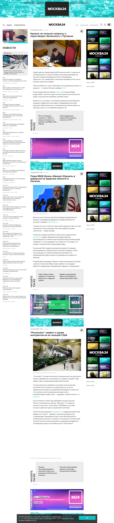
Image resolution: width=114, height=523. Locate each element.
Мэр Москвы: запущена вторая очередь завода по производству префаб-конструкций (14, 72)
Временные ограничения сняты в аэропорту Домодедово (12, 97)
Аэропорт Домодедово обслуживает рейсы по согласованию (14, 125)
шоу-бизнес (11, 182)
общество (5, 146)
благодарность (57, 412)
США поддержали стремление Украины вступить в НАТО (68, 118)
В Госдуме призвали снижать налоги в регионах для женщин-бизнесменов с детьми (14, 152)
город (10, 100)
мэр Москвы (6, 119)
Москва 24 (57, 24)
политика (5, 156)
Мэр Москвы (7, 53)
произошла (37, 237)
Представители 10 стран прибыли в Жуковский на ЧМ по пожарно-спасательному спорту (13, 198)
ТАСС (64, 88)
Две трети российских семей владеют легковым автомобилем (14, 171)
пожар (12, 109)
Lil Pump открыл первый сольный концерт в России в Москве (13, 217)
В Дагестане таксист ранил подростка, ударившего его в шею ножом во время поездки (14, 297)
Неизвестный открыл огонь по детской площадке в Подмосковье (14, 270)
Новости (9, 48)
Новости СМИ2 (34, 161)
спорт (4, 202)
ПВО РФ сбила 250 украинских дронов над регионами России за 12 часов (14, 262)
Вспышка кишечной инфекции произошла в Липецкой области (12, 225)
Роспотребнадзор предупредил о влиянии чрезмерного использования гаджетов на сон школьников (14, 142)
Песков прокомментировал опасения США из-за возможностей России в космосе (47, 471)
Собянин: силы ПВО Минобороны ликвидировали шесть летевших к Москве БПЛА (13, 115)
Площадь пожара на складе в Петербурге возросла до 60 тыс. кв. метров (13, 106)
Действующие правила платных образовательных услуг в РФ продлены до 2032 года (14, 162)
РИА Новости (53, 222)
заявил (58, 92)
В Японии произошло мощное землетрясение (12, 288)
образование (6, 165)
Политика (46, 30)
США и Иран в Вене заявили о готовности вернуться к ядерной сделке (46, 277)
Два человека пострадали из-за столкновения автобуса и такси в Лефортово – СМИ (13, 234)
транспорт (5, 100)
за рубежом (14, 83)
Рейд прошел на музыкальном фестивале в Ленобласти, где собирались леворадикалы (12, 244)
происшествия (6, 83)
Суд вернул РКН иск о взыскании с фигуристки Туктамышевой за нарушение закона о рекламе (13, 279)
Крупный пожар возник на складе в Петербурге (13, 133)
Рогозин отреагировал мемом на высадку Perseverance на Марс (68, 469)
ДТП (12, 91)
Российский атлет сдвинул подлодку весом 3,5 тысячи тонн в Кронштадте (14, 253)
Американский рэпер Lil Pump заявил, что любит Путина (14, 179)
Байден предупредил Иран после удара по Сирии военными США (68, 276)
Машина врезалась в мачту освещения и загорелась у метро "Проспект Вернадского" (15, 188)
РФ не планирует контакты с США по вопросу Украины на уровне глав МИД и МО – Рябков (48, 120)
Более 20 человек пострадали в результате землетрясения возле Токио (15, 80)
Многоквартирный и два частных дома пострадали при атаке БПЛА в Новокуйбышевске (14, 208)
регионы (16, 91)
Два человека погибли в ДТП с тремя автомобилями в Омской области (14, 88)
